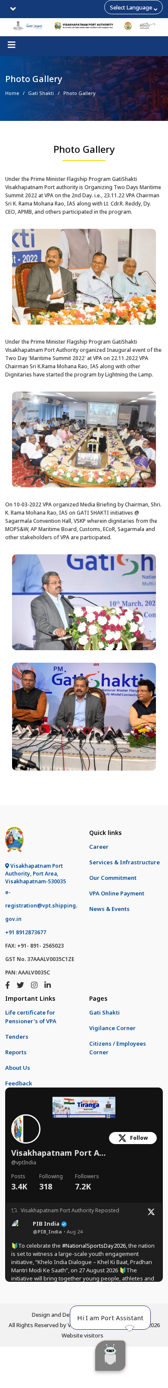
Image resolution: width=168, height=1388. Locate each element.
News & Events (109, 909)
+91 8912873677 (25, 932)
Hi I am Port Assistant (110, 1317)
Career (99, 847)
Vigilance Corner (112, 1028)
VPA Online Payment (116, 893)
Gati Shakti (41, 93)
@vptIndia (23, 1162)
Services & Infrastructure (124, 862)
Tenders (16, 1036)
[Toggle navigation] (13, 9)
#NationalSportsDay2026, (94, 1245)
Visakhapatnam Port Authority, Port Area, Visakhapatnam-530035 (35, 873)
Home (12, 93)
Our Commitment (113, 878)
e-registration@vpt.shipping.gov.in (41, 905)
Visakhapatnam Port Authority (60, 1153)
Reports (16, 1052)
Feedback (18, 1083)
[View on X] (151, 1211)
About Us (17, 1068)
